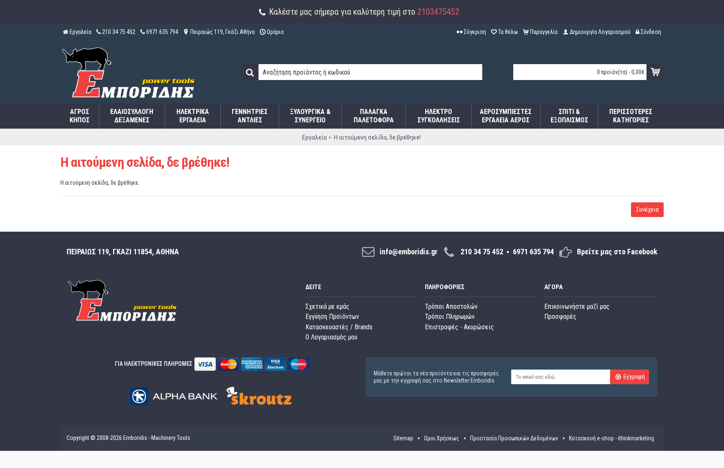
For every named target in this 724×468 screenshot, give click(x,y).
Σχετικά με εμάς (327, 306)
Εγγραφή (634, 377)
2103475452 (438, 12)
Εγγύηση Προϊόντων (332, 317)
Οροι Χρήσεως (441, 438)
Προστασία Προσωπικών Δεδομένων (514, 438)
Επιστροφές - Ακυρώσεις (459, 327)
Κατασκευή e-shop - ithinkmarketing (611, 438)
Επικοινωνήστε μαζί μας (577, 306)
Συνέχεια (647, 209)
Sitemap (403, 438)
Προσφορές (560, 317)
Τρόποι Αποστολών (451, 306)
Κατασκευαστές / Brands (338, 327)
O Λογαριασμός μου (331, 337)
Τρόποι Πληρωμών (450, 317)
